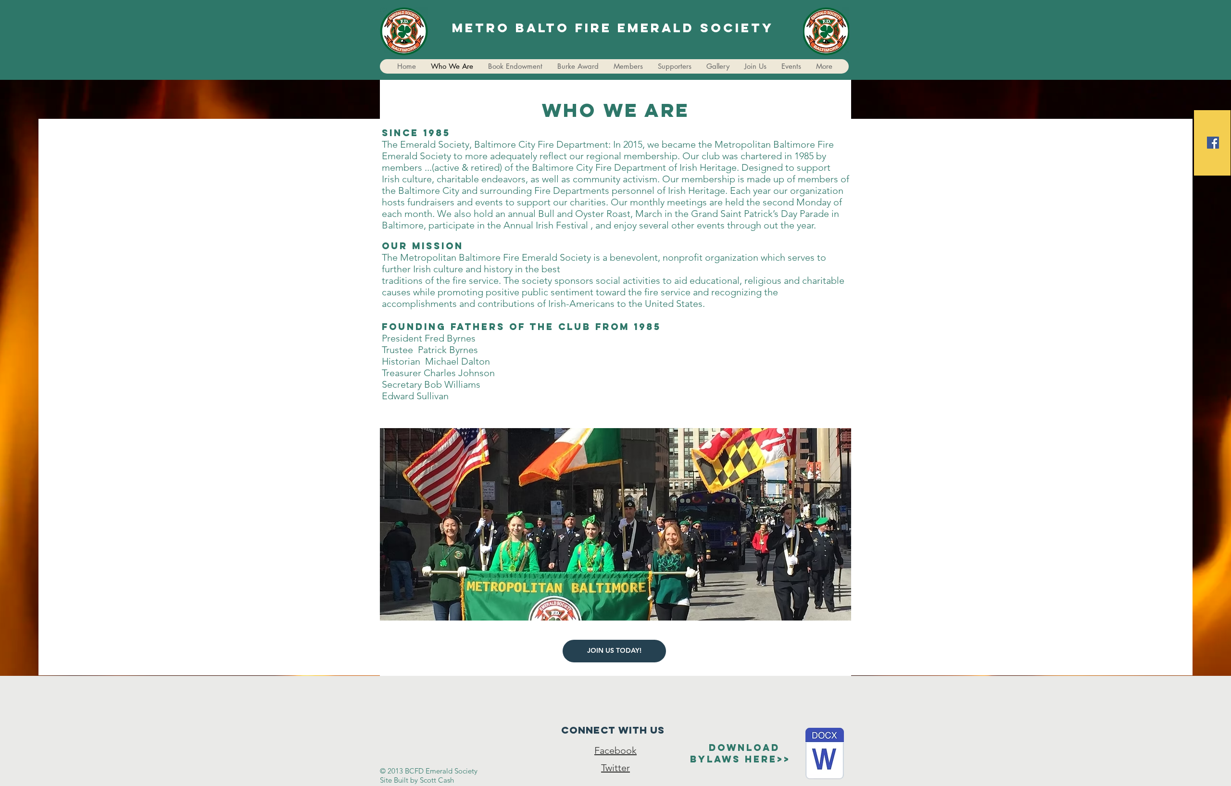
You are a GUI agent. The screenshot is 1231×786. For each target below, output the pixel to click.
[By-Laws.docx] (824, 755)
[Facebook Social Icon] (1213, 143)
